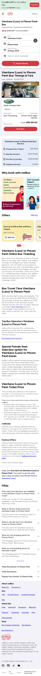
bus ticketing (17, 307)
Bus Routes (26, 625)
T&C (3, 595)
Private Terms (13, 595)
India (3, 607)
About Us (5, 587)
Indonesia (12, 607)
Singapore (22, 607)
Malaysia (32, 607)
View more (20, 561)
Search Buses (22, 63)
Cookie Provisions (28, 595)
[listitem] (5, 223)
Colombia (25, 612)
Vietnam (5, 612)
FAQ (3, 600)
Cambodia (15, 612)
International (7, 618)
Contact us (15, 587)
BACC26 (11, 237)
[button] (20, 50)
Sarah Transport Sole (12, 105)
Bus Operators (7, 630)
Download (34, 5)
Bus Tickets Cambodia (10, 625)
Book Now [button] (20, 129)
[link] (18, 231)
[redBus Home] (10, 13)
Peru (33, 612)
